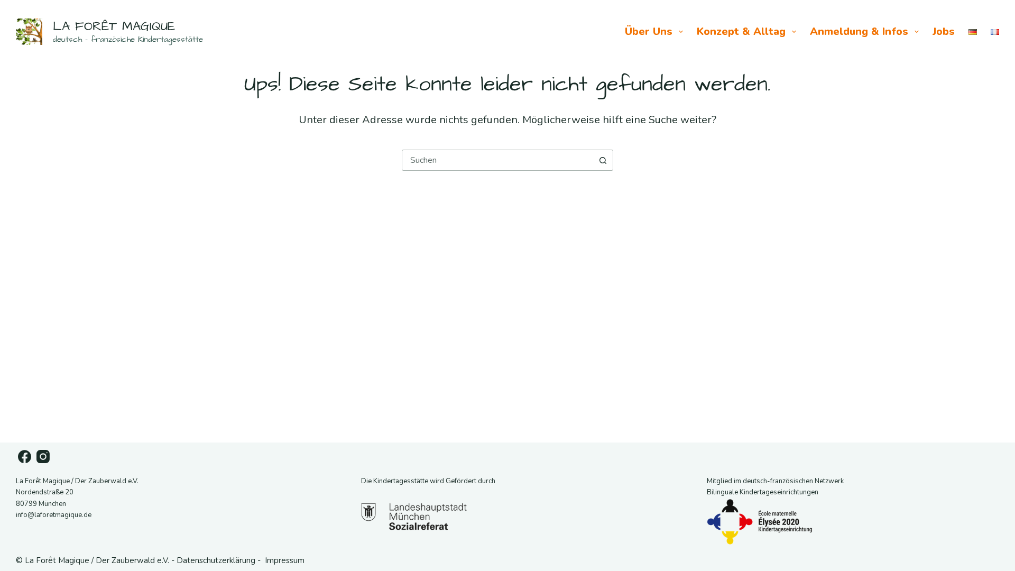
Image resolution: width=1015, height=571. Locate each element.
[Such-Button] (603, 160)
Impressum (284, 560)
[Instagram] (43, 456)
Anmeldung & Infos (859, 31)
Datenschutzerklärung (216, 560)
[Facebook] (24, 456)
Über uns (648, 31)
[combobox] (497, 160)
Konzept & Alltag (741, 31)
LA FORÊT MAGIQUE (114, 26)
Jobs (944, 31)
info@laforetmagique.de (53, 515)
